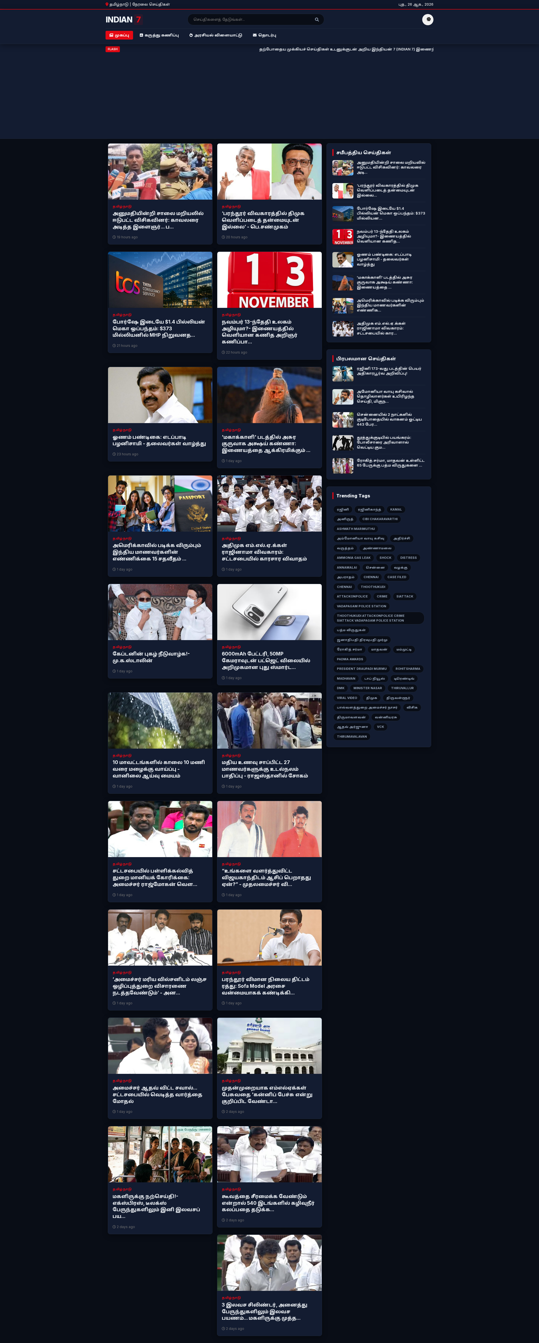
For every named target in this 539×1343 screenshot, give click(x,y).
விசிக (412, 707)
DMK (340, 688)
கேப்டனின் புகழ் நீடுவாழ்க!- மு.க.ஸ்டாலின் (151, 657)
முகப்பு (122, 35)
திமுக (371, 698)
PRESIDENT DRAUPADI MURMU (362, 669)
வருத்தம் (345, 548)
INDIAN (123, 19)
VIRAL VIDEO (347, 698)
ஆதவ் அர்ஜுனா (352, 727)
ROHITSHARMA (408, 669)
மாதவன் (379, 649)
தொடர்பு (267, 35)
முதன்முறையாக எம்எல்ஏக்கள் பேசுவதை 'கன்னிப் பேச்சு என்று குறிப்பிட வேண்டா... (267, 1094)
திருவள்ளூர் (398, 698)
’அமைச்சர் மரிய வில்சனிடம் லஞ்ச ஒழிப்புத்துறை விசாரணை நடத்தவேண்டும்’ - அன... (160, 986)
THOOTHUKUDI (373, 587)
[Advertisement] (269, 94)
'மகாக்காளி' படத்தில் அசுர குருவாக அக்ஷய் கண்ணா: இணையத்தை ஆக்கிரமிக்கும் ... (266, 443)
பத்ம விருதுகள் (351, 630)
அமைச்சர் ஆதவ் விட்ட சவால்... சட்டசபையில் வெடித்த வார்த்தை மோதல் (157, 1094)
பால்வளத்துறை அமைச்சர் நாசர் (367, 707)
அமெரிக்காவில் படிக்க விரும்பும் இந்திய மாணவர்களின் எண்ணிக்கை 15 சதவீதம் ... (157, 552)
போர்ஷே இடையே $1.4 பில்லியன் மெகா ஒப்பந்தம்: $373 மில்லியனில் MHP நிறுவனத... (159, 328)
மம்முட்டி (404, 649)
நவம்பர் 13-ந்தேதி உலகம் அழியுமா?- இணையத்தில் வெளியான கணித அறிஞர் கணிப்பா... (260, 332)
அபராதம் (346, 577)
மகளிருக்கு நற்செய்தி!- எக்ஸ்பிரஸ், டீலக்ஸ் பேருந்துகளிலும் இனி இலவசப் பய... (156, 1206)
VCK (380, 727)
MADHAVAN (346, 678)
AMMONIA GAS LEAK (354, 558)
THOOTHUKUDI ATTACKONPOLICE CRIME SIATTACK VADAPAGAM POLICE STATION (371, 618)
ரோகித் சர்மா (349, 649)
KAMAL (396, 509)
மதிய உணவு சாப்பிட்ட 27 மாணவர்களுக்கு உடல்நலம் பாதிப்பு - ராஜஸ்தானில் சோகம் (265, 769)
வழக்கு (401, 567)
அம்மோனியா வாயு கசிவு (360, 538)
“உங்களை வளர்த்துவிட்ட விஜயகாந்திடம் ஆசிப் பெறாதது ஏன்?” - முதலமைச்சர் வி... (266, 877)
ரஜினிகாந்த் (369, 509)
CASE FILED (396, 577)
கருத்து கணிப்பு (162, 35)
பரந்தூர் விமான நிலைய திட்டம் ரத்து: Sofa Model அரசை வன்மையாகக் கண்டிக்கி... (265, 986)
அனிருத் (345, 519)
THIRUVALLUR (402, 688)
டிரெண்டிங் (404, 678)
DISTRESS (408, 558)
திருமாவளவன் (351, 717)
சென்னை (375, 567)
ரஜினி (343, 509)
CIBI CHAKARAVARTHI (380, 519)
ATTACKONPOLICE (352, 596)
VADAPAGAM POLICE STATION (361, 606)
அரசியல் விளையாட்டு (218, 35)
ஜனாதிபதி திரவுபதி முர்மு (362, 640)
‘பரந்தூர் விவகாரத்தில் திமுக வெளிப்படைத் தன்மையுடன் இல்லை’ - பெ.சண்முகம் (263, 220)
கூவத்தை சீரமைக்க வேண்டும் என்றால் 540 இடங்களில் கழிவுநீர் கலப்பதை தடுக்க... (268, 1203)
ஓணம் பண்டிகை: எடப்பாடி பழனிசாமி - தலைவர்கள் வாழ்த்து (159, 440)
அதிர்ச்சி (401, 538)
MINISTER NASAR (367, 688)
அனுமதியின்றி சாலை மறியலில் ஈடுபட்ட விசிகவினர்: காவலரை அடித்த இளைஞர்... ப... (158, 220)
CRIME (382, 596)
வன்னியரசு (386, 717)
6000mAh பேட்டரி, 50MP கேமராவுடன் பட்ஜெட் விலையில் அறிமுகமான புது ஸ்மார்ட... (266, 660)
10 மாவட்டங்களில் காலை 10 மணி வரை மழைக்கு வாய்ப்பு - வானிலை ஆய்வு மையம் (159, 769)
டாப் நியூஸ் (374, 678)
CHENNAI (371, 577)
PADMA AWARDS (350, 659)
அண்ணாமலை (377, 548)
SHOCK (385, 558)
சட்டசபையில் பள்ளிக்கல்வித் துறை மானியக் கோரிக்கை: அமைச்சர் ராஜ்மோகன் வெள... (155, 877)
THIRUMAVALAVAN (352, 737)
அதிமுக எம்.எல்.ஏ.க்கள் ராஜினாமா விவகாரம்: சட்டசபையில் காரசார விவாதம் (264, 552)
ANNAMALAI (347, 567)
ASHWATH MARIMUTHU (356, 529)
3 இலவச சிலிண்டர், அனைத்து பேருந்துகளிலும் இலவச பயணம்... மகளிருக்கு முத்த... (264, 1311)
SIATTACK (404, 596)
